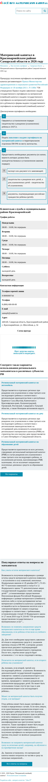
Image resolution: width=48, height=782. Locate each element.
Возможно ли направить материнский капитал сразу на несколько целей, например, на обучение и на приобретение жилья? (24, 745)
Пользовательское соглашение (16, 775)
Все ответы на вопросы (17, 764)
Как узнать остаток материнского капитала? (21, 570)
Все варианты (11, 474)
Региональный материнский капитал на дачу (22, 413)
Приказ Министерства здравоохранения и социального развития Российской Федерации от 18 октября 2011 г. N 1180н (24, 84)
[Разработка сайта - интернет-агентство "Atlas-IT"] (24, 780)
